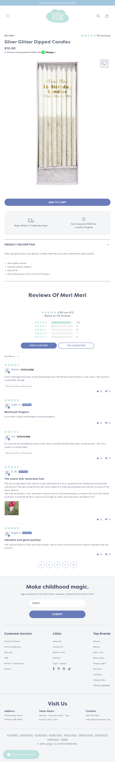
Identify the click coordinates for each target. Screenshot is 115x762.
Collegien (97, 675)
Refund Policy (41, 735)
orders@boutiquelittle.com (98, 720)
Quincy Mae (98, 658)
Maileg (96, 647)
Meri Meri (97, 669)
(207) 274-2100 (92, 715)
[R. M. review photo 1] (11, 508)
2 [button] (49, 564)
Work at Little (59, 652)
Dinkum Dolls (99, 680)
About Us (57, 641)
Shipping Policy (26, 735)
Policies (8, 669)
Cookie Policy (53, 739)
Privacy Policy (70, 735)
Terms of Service (86, 735)
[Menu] (7, 16)
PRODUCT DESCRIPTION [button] (19, 244)
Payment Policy (56, 735)
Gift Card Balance (12, 647)
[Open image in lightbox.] (57, 123)
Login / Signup (59, 663)
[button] (98, 16)
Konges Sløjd (99, 663)
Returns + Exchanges (14, 663)
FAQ (6, 658)
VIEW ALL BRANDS (101, 686)
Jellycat (96, 641)
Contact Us (58, 647)
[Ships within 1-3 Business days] (30, 223)
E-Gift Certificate (12, 641)
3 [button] (57, 564)
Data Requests (101, 735)
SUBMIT (57, 614)
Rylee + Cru (98, 652)
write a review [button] (39, 345)
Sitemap (64, 739)
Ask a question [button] (76, 345)
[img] (11, 365)
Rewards (8, 652)
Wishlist (56, 658)
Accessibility (13, 735)
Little (49, 744)
